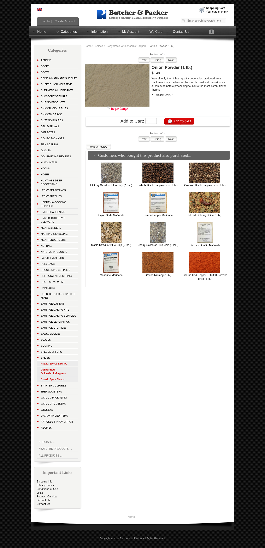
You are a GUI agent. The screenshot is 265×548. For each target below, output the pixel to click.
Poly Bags (48, 263)
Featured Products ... (55, 449)
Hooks (45, 168)
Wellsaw (47, 409)
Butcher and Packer (131, 538)
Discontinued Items (54, 415)
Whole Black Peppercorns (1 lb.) (158, 185)
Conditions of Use (47, 489)
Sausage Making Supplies (58, 315)
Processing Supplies (55, 269)
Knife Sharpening (53, 212)
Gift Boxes (48, 132)
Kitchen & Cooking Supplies (53, 204)
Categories (69, 31)
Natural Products (54, 251)
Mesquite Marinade (111, 275)
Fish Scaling (49, 144)
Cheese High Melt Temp (56, 84)
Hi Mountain (49, 162)
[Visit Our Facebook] (211, 31)
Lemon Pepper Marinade (158, 215)
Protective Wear (53, 281)
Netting (46, 245)
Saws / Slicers (50, 333)
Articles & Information (57, 421)
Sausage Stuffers (53, 327)
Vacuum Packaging (54, 397)
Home (41, 31)
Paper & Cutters (52, 257)
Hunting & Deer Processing (51, 182)
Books (45, 66)
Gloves (46, 150)
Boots (45, 72)
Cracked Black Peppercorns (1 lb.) (204, 185)
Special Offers (51, 351)
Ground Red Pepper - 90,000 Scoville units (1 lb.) (205, 277)
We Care (156, 31)
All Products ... (51, 455)
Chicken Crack (51, 114)
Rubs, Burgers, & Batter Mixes (58, 295)
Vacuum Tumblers (53, 403)
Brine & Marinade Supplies (59, 78)
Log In (45, 21)
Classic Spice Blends (53, 379)
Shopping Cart (215, 8)
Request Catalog (47, 496)
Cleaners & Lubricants (57, 90)
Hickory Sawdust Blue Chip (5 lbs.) (111, 185)
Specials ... (47, 442)
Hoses (45, 174)
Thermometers (51, 391)
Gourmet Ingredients (56, 156)
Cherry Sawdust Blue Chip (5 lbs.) (158, 245)
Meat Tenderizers (53, 239)
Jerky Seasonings (53, 190)
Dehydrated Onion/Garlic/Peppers (126, 46)
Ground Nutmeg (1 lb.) (158, 275)
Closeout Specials (54, 96)
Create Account (64, 21)
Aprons (46, 60)
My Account (130, 31)
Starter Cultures (53, 385)
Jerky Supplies (51, 196)
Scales (46, 339)
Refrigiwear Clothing (56, 275)
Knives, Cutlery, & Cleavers (53, 219)
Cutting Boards (52, 120)
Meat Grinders (51, 227)
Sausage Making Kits (55, 309)
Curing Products (53, 102)
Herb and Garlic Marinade (205, 245)
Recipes (46, 427)
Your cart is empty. (217, 11)
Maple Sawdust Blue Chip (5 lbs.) (111, 245)
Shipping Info (44, 481)
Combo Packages (52, 138)
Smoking (46, 345)
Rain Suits (48, 287)
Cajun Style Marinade (111, 215)
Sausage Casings (53, 303)
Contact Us (181, 31)
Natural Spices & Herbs (54, 363)
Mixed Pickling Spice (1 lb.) (204, 215)
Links (40, 493)
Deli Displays (50, 126)
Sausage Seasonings (55, 321)
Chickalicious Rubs (54, 108)
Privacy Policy (45, 485)
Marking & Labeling (54, 233)
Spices (99, 46)
